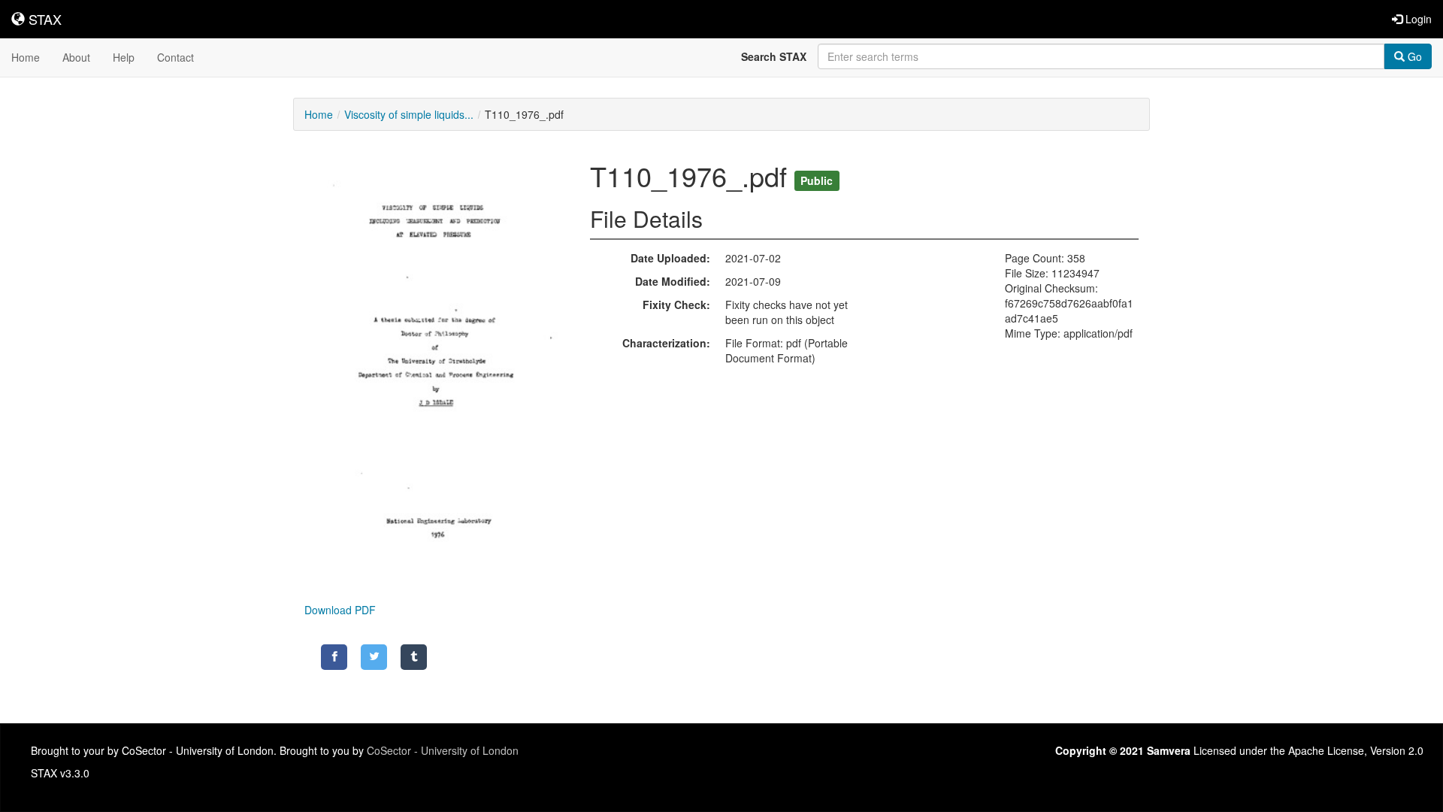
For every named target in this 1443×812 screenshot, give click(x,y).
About (76, 57)
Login (1417, 18)
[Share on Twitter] (374, 657)
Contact (175, 57)
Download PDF (340, 609)
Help (124, 57)
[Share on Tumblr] (414, 657)
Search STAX (773, 56)
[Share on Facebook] (334, 657)
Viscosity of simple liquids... (408, 114)
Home (25, 57)
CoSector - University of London (443, 750)
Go (1413, 56)
